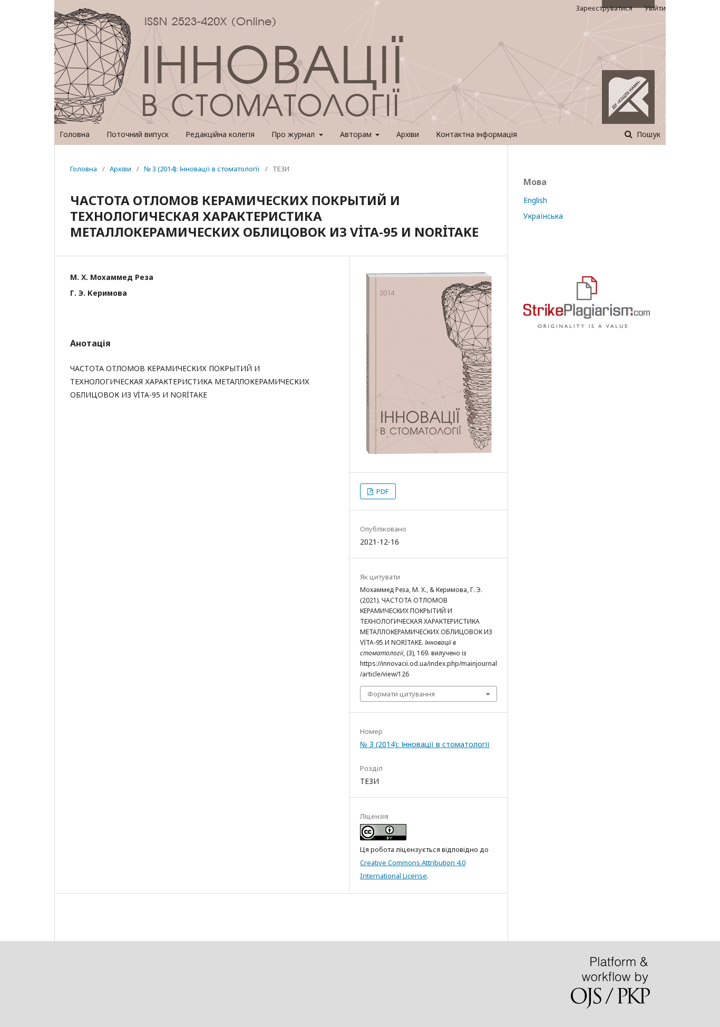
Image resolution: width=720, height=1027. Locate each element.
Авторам (357, 134)
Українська (543, 216)
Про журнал (294, 134)
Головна (75, 134)
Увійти (655, 8)
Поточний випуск (137, 134)
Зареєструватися (604, 8)
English (535, 200)
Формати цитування (401, 694)
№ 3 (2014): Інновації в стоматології (202, 168)
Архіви (407, 134)
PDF (381, 491)
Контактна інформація (476, 134)
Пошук (647, 134)
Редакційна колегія (220, 134)
